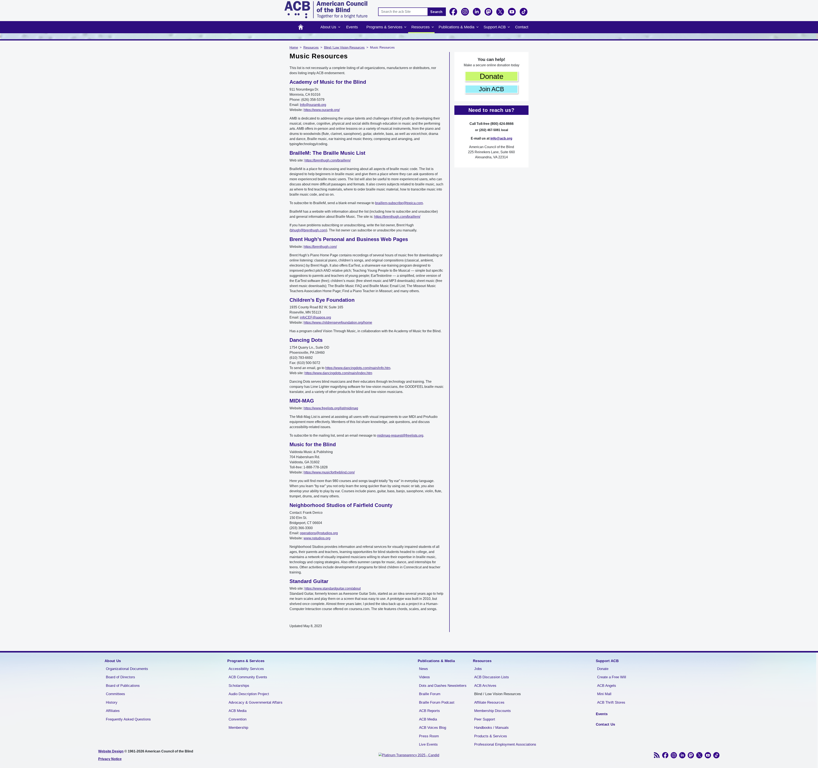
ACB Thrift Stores (611, 702)
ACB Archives (485, 686)
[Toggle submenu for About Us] (339, 27)
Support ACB (495, 27)
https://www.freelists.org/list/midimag (331, 408)
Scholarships (239, 686)
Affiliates (113, 711)
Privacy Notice (110, 759)
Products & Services (490, 736)
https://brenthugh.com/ (320, 246)
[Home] (325, 9)
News (423, 669)
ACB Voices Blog (432, 728)
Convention (237, 719)
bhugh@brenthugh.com (308, 230)
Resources (420, 27)
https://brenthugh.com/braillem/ (327, 160)
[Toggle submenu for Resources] (433, 27)
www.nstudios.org (317, 538)
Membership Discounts (492, 711)
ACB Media (237, 711)
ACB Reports (429, 711)
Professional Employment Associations (505, 744)
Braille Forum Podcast (436, 702)
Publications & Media (456, 27)
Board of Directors (120, 677)
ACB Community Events (248, 677)
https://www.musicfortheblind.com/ (329, 472)
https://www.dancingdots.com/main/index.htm (338, 373)
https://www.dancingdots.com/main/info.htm (357, 368)
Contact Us (605, 724)
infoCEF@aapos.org (315, 317)
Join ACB (491, 89)
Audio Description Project (249, 694)
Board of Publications (123, 686)
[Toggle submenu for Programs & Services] (405, 27)
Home (300, 27)
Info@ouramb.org (313, 105)
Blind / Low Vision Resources (344, 47)
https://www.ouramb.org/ (322, 110)
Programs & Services (384, 27)
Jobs (478, 669)
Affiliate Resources (489, 702)
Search (436, 12)
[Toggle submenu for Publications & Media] (477, 27)
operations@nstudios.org (319, 533)
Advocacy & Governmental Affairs (255, 702)
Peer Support (484, 719)
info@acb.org (501, 138)
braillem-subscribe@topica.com (399, 203)
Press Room (429, 736)
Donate (491, 76)
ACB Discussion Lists (491, 677)
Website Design (111, 751)
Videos (424, 677)
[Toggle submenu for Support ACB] (509, 27)
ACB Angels (606, 686)
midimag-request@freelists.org (400, 435)
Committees (115, 694)
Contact (521, 27)
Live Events (428, 744)
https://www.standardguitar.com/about (332, 588)
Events (352, 27)
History (111, 702)
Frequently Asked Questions (128, 719)
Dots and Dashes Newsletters (443, 686)
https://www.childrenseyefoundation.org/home (338, 322)
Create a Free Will (611, 677)
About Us (328, 27)
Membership (238, 728)
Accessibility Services (246, 669)
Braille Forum (429, 694)
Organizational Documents (127, 669)
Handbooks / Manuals (491, 728)
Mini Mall (604, 694)
